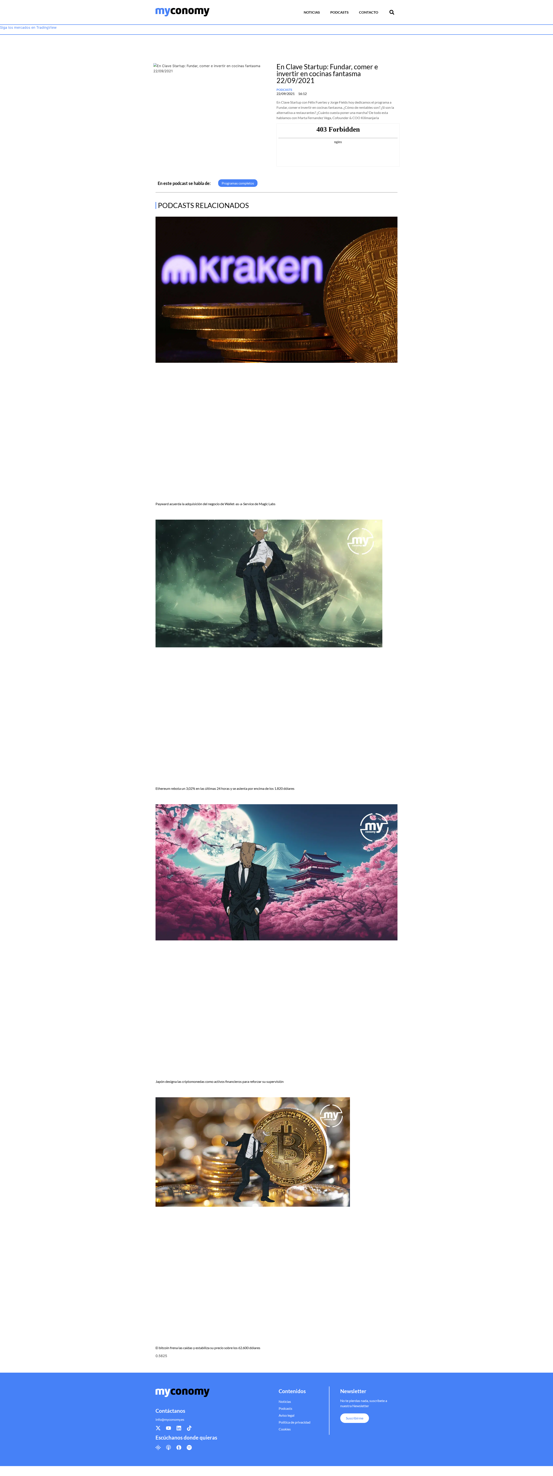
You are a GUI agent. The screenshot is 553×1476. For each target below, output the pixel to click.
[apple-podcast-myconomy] (168, 1447)
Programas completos (238, 183)
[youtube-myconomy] (168, 1428)
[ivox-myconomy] (178, 1447)
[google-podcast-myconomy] (158, 1447)
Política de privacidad (294, 1422)
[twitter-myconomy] (158, 1428)
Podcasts (339, 12)
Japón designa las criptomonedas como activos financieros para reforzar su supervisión (220, 1081)
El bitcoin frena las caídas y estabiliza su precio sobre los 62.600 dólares (208, 1348)
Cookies (285, 1429)
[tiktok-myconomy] (189, 1428)
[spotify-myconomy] (189, 1447)
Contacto (368, 12)
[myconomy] (183, 12)
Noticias (312, 12)
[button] (392, 12)
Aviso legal (286, 1415)
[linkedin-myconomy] (178, 1428)
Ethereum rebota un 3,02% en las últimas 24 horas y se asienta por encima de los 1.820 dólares (225, 788)
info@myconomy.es (170, 1419)
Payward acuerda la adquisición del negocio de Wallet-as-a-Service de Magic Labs (215, 504)
